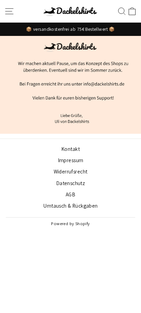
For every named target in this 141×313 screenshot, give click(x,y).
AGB (70, 194)
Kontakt (70, 148)
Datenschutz (70, 183)
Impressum (71, 160)
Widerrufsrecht (71, 171)
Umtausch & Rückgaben (70, 205)
